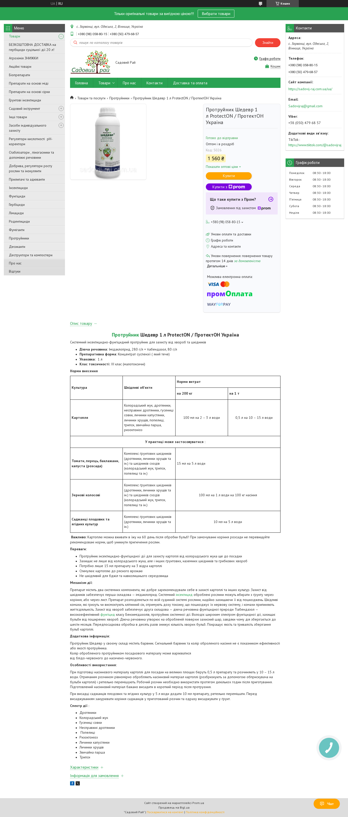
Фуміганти (16, 229)
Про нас (15, 263)
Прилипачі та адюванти (27, 179)
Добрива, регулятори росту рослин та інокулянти (30, 168)
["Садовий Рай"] (90, 63)
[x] (78, 784)
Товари (14, 36)
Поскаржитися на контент (165, 812)
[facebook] (72, 784)
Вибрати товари (216, 13)
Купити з (219, 186)
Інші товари (18, 117)
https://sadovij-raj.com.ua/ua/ (310, 89)
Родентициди (19, 221)
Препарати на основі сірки (29, 91)
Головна (81, 83)
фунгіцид (107, 614)
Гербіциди (17, 204)
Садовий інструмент (24, 108)
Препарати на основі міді (28, 83)
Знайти (267, 43)
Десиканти (17, 246)
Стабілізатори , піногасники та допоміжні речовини (31, 155)
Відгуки (14, 271)
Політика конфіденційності (205, 812)
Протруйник (125, 334)
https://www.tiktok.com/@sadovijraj (314, 145)
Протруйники (19, 238)
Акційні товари (20, 66)
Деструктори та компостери (30, 255)
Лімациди (16, 213)
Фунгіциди (17, 196)
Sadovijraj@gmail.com (305, 106)
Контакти (154, 83)
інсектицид (184, 594)
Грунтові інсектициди (25, 100)
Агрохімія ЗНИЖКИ (23, 58)
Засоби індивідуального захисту (27, 128)
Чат (330, 804)
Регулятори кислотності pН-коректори (30, 141)
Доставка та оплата (190, 83)
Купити (229, 175)
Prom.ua (198, 803)
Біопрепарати (19, 75)
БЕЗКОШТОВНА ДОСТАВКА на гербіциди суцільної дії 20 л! (32, 47)
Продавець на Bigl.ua (174, 807)
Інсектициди (18, 187)
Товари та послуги (91, 98)
